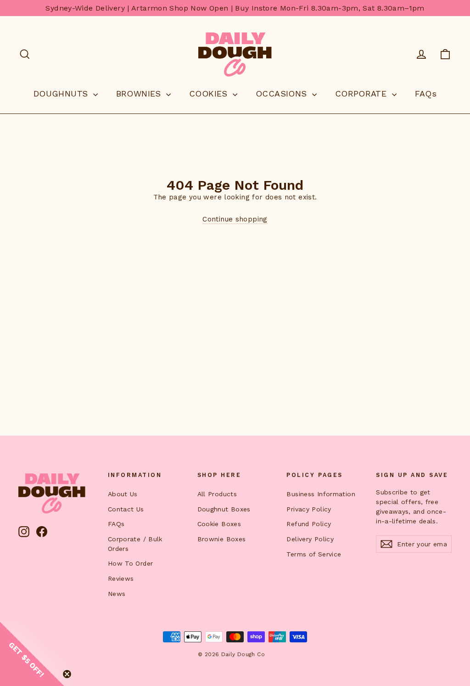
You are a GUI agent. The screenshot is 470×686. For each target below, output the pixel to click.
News (117, 593)
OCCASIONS (283, 93)
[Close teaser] (67, 674)
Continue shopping (234, 219)
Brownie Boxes (221, 539)
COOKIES (209, 93)
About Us (123, 494)
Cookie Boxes (219, 523)
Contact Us (126, 509)
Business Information (320, 494)
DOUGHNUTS (62, 93)
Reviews (121, 578)
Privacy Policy (308, 509)
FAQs (426, 93)
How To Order (130, 563)
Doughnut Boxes (224, 509)
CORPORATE (362, 93)
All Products (217, 494)
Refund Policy (308, 523)
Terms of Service (313, 554)
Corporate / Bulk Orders (135, 543)
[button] (32, 654)
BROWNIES (140, 93)
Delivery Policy (310, 539)
